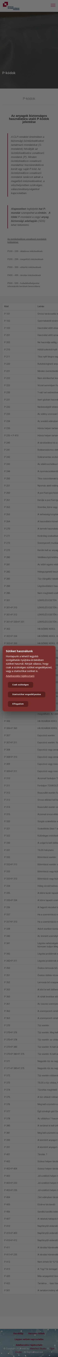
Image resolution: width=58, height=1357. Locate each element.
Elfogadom (18, 704)
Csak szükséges (20, 684)
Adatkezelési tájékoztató (20, 676)
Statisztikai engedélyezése (26, 694)
